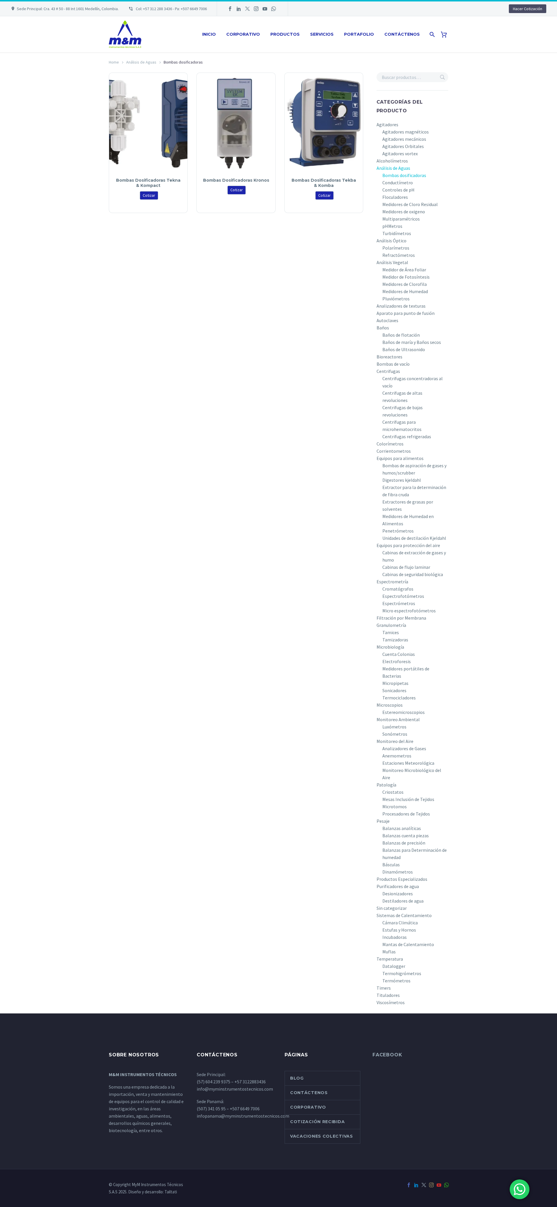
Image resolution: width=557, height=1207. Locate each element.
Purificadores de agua (398, 886)
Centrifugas (388, 371)
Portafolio (359, 34)
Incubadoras (394, 937)
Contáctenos (402, 34)
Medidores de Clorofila (404, 284)
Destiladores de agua (403, 901)
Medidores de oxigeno (403, 211)
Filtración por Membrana (401, 618)
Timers (384, 988)
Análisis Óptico (391, 240)
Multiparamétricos (401, 219)
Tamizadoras (395, 640)
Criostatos (393, 792)
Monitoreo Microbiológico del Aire (411, 773)
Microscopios (390, 705)
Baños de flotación (401, 335)
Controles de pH (398, 190)
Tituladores (388, 995)
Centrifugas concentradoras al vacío (412, 382)
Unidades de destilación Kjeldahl (414, 538)
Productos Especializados (402, 879)
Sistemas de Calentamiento (404, 915)
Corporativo (243, 34)
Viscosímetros (391, 1002)
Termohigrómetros (401, 973)
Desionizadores (397, 893)
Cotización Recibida (317, 1121)
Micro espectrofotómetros (409, 611)
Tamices (390, 632)
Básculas (391, 864)
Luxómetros (394, 727)
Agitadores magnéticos (405, 132)
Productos (285, 34)
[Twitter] (247, 8)
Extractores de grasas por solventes (407, 505)
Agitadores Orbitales (403, 146)
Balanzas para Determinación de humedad (414, 853)
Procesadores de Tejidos (406, 814)
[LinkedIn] (238, 8)
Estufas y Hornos (399, 930)
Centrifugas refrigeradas (406, 436)
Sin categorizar (392, 908)
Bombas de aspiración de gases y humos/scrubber (414, 469)
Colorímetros (390, 444)
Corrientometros (394, 451)
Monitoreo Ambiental (398, 719)
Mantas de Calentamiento (408, 944)
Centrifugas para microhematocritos (402, 425)
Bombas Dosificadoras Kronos (236, 180)
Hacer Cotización (527, 8)
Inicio (209, 34)
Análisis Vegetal (392, 262)
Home (114, 62)
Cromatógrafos (397, 589)
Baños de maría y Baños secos (411, 342)
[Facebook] (230, 8)
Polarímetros (395, 248)
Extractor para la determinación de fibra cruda (414, 490)
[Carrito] (446, 34)
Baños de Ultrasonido (403, 349)
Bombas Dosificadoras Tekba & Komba (324, 183)
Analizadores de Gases (404, 748)
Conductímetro (397, 182)
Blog (297, 1078)
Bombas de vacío (393, 364)
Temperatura (390, 959)
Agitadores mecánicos (404, 139)
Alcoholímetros (392, 161)
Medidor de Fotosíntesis (406, 277)
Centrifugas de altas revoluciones (402, 396)
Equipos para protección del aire (408, 545)
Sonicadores (394, 690)
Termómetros (396, 981)
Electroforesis (396, 661)
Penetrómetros (398, 531)
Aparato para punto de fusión (406, 313)
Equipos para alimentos (400, 458)
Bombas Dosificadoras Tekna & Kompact (148, 183)
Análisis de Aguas (141, 62)
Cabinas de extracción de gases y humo (414, 556)
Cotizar (149, 195)
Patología (386, 785)
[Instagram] (256, 8)
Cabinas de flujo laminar (406, 567)
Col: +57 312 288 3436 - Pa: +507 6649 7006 (171, 8)
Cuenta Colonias (398, 654)
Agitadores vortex (400, 153)
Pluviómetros (396, 299)
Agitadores (387, 124)
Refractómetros (398, 255)
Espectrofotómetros (403, 596)
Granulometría (391, 625)
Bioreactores (389, 357)
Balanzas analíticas (401, 828)
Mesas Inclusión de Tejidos (408, 799)
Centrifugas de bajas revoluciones (402, 411)
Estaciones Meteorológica (408, 763)
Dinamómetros (397, 872)
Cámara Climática (400, 922)
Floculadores (395, 197)
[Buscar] (431, 34)
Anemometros (396, 756)
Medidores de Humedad (405, 291)
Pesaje (383, 821)
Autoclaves (387, 320)
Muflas (389, 952)
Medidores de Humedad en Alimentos (408, 519)
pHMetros (392, 226)
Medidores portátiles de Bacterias (405, 672)
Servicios (322, 34)
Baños (383, 328)
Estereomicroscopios (403, 712)
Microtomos (394, 806)
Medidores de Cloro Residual (410, 204)
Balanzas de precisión (403, 843)
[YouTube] (265, 8)
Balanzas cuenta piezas (405, 835)
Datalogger (393, 966)
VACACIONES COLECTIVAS (321, 1136)
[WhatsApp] (273, 8)
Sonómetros (394, 734)
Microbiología (390, 647)
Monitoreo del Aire (395, 741)
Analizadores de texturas (401, 306)
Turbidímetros (396, 233)
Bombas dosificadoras (404, 175)
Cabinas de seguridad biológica (412, 574)
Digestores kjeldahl (401, 480)
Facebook (387, 1055)
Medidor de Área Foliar (404, 270)
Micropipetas (395, 683)
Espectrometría (392, 581)
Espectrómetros (398, 603)
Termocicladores (399, 698)
